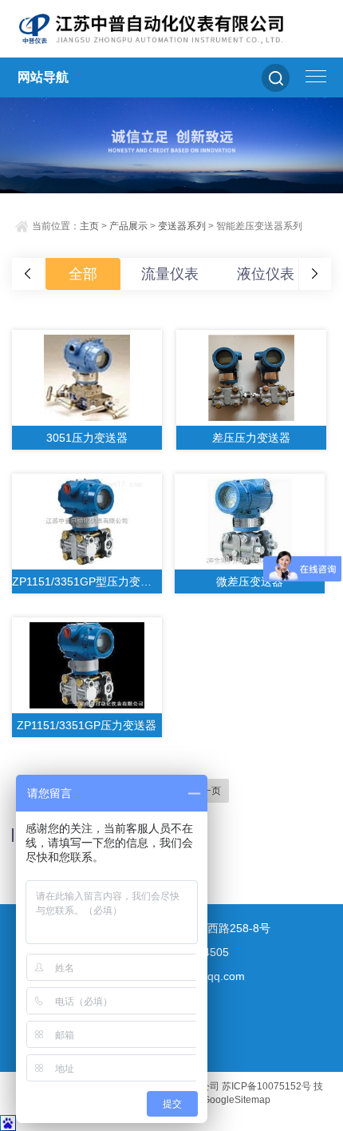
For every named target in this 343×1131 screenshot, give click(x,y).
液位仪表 (265, 274)
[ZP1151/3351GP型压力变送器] (87, 521)
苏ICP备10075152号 (266, 1086)
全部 (83, 274)
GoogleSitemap (236, 1099)
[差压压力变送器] (251, 378)
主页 (89, 226)
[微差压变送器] (250, 521)
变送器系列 (182, 226)
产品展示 (128, 226)
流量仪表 (170, 274)
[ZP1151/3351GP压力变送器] (87, 665)
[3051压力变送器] (87, 378)
